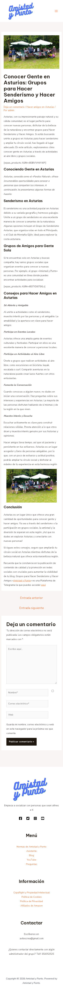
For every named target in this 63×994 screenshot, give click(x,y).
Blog (31, 855)
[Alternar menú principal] (56, 11)
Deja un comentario (14, 107)
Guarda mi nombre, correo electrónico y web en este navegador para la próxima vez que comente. (30, 729)
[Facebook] (20, 818)
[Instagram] (35, 818)
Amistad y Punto (22, 580)
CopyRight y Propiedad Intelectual (31, 892)
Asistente (31, 851)
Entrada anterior (31, 598)
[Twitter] (28, 818)
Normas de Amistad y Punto (31, 846)
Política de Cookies (32, 897)
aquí (43, 585)
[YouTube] (42, 818)
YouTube (31, 859)
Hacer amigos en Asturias (40, 107)
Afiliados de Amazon (31, 905)
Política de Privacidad (31, 901)
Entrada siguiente (31, 608)
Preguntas (31, 864)
